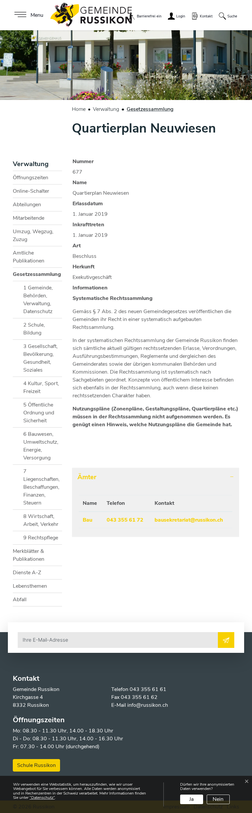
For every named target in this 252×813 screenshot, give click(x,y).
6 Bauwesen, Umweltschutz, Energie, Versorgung (40, 446)
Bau (87, 520)
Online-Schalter (31, 191)
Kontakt (164, 503)
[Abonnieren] (226, 640)
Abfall (20, 599)
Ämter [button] (86, 477)
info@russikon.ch (147, 705)
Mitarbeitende (28, 218)
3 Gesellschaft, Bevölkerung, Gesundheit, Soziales (40, 358)
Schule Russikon (36, 765)
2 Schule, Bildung (34, 328)
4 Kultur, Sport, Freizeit (41, 387)
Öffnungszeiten (30, 177)
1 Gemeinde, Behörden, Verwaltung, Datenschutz (38, 299)
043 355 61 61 (148, 689)
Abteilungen (27, 204)
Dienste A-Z (27, 572)
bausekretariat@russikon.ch (189, 520)
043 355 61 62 (139, 697)
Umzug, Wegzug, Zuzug (33, 235)
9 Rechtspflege (40, 537)
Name (90, 503)
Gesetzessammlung (37, 276)
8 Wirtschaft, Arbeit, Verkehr (40, 520)
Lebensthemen (30, 586)
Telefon (116, 503)
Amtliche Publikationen (28, 256)
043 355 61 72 (125, 520)
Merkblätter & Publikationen (28, 555)
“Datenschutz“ (42, 797)
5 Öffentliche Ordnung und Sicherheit (38, 412)
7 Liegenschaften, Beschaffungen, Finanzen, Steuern (41, 487)
